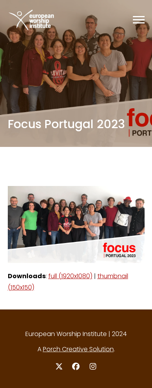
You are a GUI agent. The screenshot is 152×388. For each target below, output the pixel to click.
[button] (139, 19)
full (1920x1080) (70, 276)
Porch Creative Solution (78, 349)
